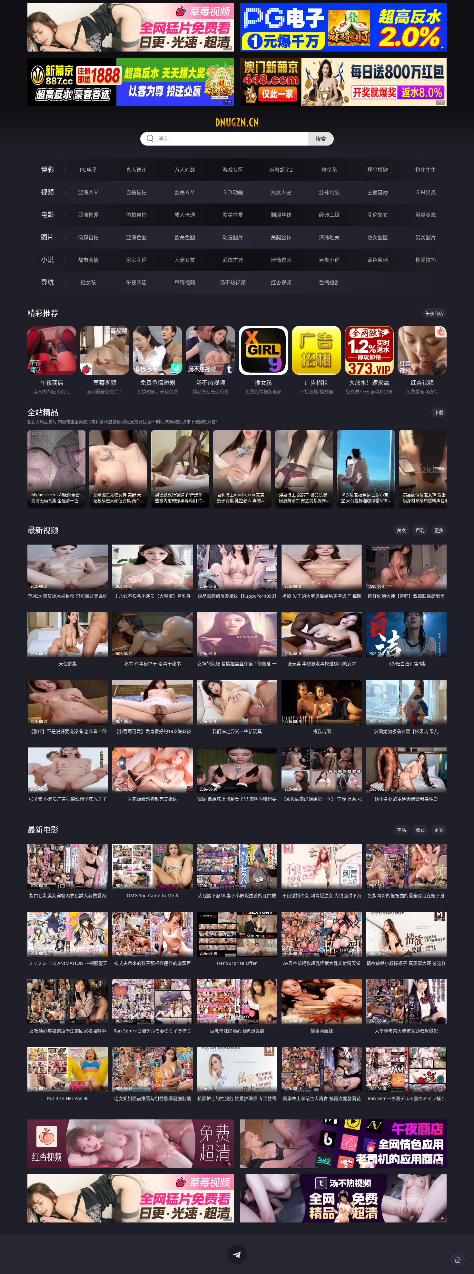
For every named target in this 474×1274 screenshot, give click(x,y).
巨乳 (420, 530)
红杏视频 (281, 282)
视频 (47, 192)
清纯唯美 (329, 237)
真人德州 (136, 169)
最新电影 (42, 829)
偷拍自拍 (136, 214)
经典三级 (329, 214)
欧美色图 (184, 237)
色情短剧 (329, 282)
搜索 (321, 138)
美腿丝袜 (281, 237)
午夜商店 (136, 282)
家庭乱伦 (136, 259)
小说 (47, 259)
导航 (47, 282)
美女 (401, 530)
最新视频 (42, 530)
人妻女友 (184, 259)
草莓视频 (184, 282)
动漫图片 (232, 237)
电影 (47, 214)
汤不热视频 (233, 282)
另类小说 (329, 259)
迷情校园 (281, 259)
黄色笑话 (377, 259)
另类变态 (425, 214)
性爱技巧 (425, 259)
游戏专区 (232, 169)
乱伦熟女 (377, 214)
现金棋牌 (377, 169)
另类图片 (425, 237)
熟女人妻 (281, 192)
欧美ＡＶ (184, 192)
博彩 (47, 169)
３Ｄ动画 (232, 192)
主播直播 (377, 192)
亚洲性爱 (88, 214)
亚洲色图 (136, 237)
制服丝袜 (281, 214)
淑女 (420, 830)
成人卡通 (184, 214)
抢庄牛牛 (425, 169)
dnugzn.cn (237, 122)
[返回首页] (457, 1260)
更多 (438, 530)
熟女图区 (377, 237)
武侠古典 (232, 259)
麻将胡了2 (281, 169)
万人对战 (184, 169)
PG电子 (88, 169)
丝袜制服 (329, 192)
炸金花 (329, 169)
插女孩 (88, 282)
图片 (47, 237)
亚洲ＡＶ (88, 192)
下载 (438, 412)
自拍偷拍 (136, 192)
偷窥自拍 (88, 237)
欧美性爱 (232, 214)
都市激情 (88, 259)
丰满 (401, 830)
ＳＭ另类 (425, 192)
